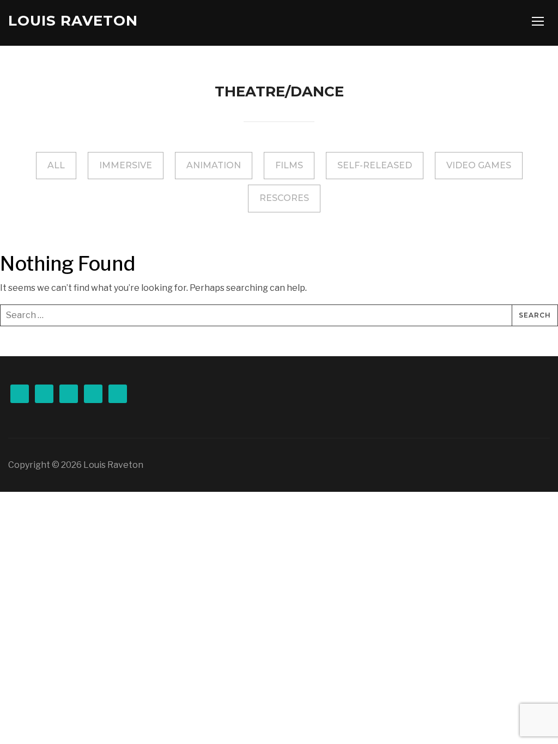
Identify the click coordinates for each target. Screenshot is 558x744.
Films (289, 165)
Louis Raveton (73, 20)
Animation (213, 165)
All (56, 165)
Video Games (478, 165)
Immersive (125, 165)
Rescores (284, 198)
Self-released (374, 165)
